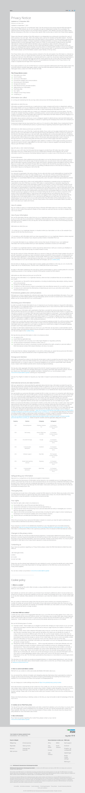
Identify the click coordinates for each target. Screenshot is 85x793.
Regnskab (12, 745)
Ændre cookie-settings (66, 757)
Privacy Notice (54, 786)
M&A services (13, 751)
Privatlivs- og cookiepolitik (67, 749)
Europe (50, 750)
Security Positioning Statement (64, 786)
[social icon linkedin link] (72, 735)
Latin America (50, 753)
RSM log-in (67, 761)
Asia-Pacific (49, 746)
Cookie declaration (35, 786)
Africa (49, 743)
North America (58, 746)
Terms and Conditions (42, 788)
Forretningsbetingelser (45, 786)
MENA (57, 743)
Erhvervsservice (27, 743)
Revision (12, 748)
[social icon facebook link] (74, 735)
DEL (72, 10)
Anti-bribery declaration (25, 786)
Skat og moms (26, 745)
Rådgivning (13, 743)
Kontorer (66, 745)
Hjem (11, 10)
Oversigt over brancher (26, 749)
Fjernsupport (67, 743)
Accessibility (16, 786)
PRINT (67, 10)
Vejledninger (67, 753)
